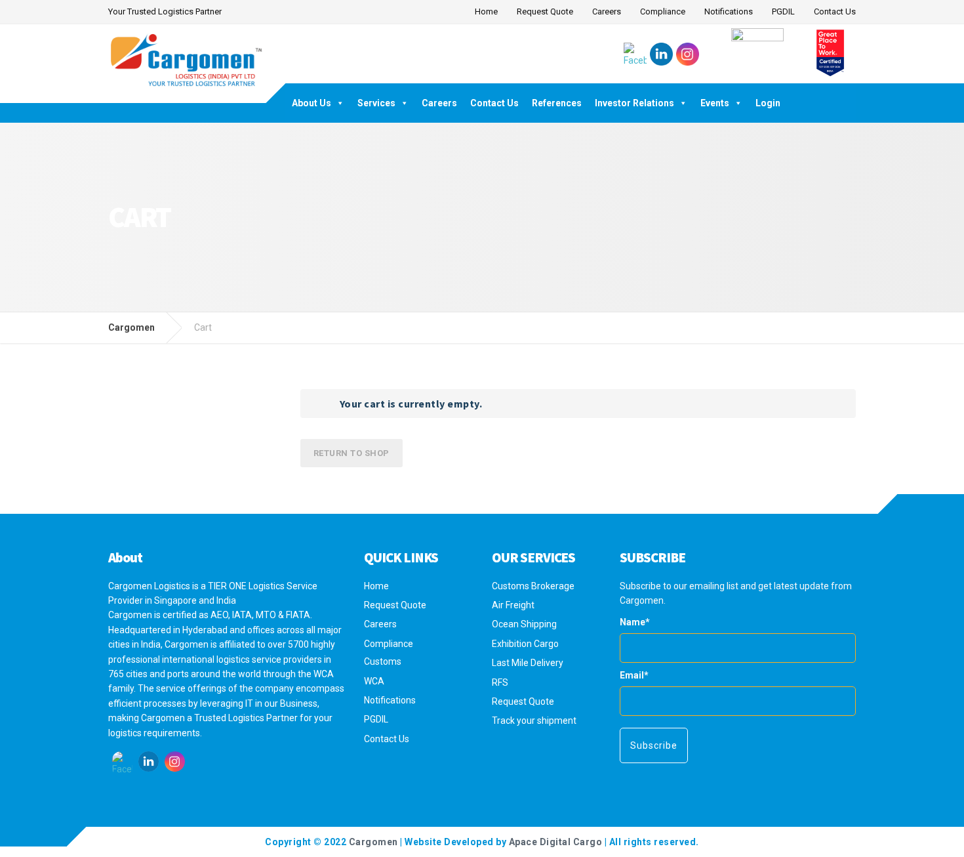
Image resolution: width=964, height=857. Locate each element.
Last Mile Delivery (527, 663)
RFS (500, 682)
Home (486, 11)
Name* (635, 622)
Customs (382, 661)
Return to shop (351, 453)
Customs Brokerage (533, 586)
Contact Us (835, 11)
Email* (634, 675)
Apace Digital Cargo (556, 842)
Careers (606, 11)
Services (376, 103)
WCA (374, 681)
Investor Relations (634, 103)
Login (767, 103)
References (557, 103)
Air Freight (513, 605)
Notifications (728, 11)
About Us (311, 103)
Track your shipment (534, 720)
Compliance (662, 11)
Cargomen (373, 842)
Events (714, 103)
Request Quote (545, 11)
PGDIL (783, 11)
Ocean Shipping (524, 624)
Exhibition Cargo (525, 643)
